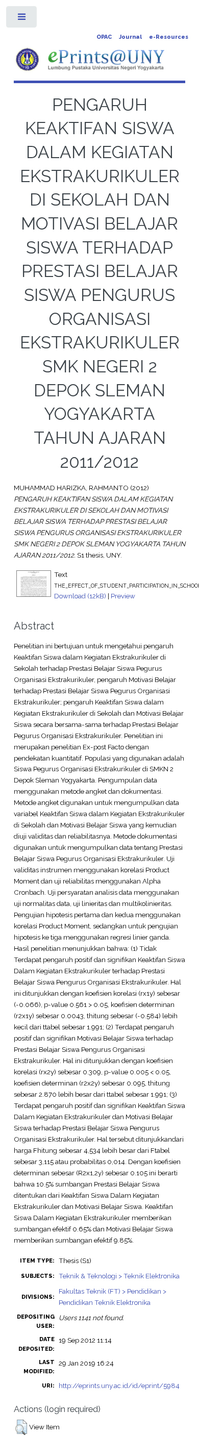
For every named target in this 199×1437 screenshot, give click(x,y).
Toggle (22, 19)
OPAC (104, 37)
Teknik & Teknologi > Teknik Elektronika (119, 1276)
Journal (130, 37)
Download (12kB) (80, 596)
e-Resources (168, 37)
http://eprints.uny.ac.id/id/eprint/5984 (119, 1385)
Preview (123, 596)
